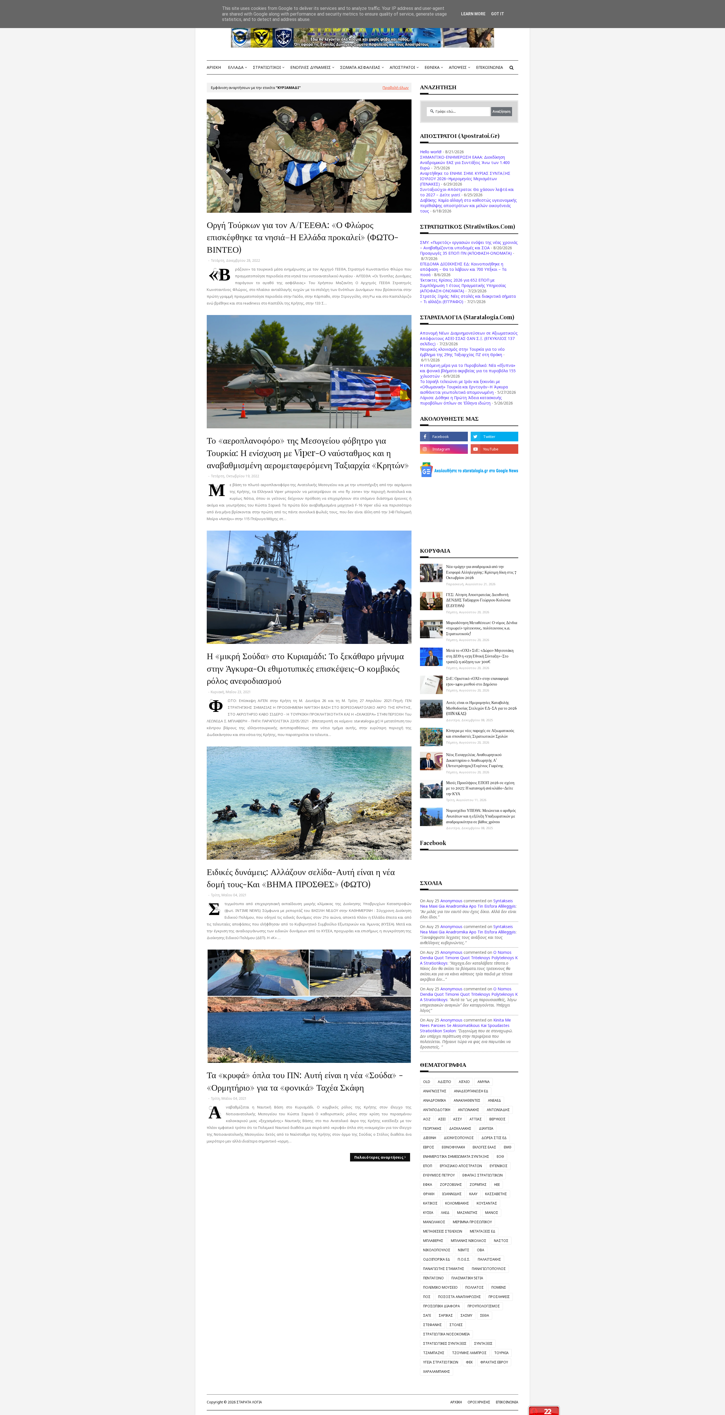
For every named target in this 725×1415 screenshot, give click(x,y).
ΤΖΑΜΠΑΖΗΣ (433, 1352)
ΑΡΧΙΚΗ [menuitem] (214, 67)
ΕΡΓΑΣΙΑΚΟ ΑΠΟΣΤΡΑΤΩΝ (461, 1165)
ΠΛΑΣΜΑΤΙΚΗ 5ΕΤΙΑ (467, 1278)
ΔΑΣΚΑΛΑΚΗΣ (460, 1128)
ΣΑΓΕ (427, 1315)
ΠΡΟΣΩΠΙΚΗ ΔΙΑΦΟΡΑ (441, 1306)
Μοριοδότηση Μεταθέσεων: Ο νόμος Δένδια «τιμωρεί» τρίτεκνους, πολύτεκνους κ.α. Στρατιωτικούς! (481, 628)
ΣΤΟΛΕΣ (456, 1324)
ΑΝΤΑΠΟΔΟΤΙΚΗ (436, 1109)
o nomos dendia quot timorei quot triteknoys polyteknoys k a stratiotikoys (469, 958)
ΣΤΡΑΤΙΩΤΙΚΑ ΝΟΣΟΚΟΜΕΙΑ (446, 1334)
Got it (497, 14)
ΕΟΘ (500, 1156)
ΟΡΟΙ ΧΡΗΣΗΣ (479, 1402)
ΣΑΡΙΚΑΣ (446, 1315)
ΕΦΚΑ (427, 1184)
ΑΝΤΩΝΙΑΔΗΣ (498, 1109)
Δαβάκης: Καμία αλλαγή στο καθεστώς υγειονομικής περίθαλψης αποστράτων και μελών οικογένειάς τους (468, 205)
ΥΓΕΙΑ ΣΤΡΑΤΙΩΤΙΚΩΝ (440, 1362)
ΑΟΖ (426, 1119)
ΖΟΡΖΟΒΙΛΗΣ (451, 1184)
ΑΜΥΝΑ (483, 1081)
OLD (426, 1081)
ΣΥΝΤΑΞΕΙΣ (483, 1343)
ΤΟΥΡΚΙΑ (501, 1352)
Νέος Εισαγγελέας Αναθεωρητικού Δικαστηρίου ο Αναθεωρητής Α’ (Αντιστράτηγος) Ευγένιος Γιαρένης (474, 760)
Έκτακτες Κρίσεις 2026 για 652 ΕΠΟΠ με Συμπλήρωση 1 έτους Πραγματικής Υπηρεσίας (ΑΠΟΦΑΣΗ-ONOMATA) (463, 285)
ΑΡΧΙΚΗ (456, 1402)
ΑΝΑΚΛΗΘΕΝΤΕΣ (467, 1100)
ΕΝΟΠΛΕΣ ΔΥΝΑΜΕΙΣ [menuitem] (310, 67)
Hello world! (431, 151)
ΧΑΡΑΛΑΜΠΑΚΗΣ (436, 1371)
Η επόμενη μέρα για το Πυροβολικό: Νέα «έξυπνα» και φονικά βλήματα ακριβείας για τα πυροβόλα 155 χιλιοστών (468, 371)
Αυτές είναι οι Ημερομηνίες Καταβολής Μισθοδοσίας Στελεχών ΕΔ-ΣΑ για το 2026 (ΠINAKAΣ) (481, 708)
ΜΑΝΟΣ (491, 1212)
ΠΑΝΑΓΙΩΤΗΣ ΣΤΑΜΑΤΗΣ (443, 1268)
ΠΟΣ (426, 1296)
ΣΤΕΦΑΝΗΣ (432, 1324)
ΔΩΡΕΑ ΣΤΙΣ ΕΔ (494, 1137)
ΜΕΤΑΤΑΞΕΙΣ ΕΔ (482, 1231)
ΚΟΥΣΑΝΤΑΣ (487, 1203)
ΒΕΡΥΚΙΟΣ (497, 1119)
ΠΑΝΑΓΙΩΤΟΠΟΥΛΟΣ (489, 1268)
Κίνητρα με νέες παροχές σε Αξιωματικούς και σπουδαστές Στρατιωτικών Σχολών (480, 733)
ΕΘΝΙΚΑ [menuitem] (432, 67)
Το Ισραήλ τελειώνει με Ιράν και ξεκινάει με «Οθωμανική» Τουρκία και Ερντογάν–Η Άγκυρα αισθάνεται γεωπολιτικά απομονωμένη (464, 387)
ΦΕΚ (469, 1362)
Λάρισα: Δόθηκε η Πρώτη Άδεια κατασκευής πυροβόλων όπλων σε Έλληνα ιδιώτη (461, 400)
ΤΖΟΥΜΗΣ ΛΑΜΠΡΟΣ (469, 1352)
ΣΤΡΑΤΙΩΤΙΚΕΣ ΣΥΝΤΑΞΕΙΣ (444, 1343)
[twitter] (494, 436)
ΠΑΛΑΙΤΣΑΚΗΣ (489, 1259)
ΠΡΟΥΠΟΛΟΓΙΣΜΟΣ (484, 1306)
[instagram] (444, 449)
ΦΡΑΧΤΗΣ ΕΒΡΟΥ (494, 1362)
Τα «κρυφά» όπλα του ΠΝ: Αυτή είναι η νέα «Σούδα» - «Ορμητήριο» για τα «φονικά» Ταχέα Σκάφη (305, 1081)
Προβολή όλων (396, 87)
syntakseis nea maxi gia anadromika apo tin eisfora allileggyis (468, 903)
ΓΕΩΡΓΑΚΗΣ (432, 1128)
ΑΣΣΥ (457, 1119)
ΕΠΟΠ (427, 1165)
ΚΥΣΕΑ (428, 1212)
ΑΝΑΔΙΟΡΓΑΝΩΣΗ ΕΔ (471, 1091)
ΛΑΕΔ (445, 1212)
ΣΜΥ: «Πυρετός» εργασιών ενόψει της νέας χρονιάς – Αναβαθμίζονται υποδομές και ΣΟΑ (469, 245)
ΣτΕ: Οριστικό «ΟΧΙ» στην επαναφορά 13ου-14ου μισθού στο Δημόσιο (477, 681)
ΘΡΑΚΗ (428, 1193)
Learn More (473, 14)
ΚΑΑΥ (473, 1193)
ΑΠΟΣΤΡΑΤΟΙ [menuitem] (402, 67)
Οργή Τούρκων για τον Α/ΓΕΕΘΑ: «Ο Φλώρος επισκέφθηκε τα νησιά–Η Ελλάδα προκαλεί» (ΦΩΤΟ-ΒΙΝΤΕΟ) (302, 236)
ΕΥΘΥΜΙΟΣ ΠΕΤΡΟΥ (439, 1175)
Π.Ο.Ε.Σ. (464, 1259)
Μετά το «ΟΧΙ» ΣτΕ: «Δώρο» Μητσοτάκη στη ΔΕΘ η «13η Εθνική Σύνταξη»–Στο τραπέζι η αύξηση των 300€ (479, 656)
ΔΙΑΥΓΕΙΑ (486, 1128)
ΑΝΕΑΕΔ (494, 1100)
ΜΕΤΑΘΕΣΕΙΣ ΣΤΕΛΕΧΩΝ (442, 1231)
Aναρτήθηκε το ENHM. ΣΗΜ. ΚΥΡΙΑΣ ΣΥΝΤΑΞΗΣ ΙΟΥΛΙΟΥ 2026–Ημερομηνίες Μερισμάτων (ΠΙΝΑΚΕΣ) (465, 179)
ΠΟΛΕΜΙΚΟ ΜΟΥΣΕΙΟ (440, 1287)
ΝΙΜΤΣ (463, 1250)
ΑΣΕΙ (441, 1119)
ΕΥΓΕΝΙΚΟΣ (499, 1165)
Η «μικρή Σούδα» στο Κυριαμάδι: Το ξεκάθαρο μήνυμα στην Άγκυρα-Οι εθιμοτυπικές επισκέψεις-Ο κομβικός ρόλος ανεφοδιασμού (305, 668)
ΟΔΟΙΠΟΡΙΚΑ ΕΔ (436, 1259)
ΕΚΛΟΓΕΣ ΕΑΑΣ (484, 1147)
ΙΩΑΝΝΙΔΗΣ (452, 1193)
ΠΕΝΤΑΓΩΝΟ (433, 1278)
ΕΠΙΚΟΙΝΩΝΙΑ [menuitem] (489, 67)
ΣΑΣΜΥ (466, 1315)
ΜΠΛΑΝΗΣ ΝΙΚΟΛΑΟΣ (468, 1240)
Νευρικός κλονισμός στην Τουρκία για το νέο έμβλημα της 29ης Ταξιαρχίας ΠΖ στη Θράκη (462, 351)
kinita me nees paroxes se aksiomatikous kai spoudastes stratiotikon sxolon (465, 1025)
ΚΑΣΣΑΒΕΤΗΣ (496, 1193)
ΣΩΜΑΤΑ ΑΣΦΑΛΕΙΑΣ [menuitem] (360, 67)
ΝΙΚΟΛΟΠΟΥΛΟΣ (436, 1250)
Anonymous (451, 900)
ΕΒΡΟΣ (428, 1147)
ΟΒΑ (480, 1250)
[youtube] (494, 449)
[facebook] (444, 436)
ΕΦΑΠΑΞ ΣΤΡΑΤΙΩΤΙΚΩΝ (482, 1175)
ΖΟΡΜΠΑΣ (478, 1184)
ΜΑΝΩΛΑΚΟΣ (434, 1222)
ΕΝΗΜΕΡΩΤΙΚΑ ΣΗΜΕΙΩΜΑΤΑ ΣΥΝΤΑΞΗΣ (456, 1156)
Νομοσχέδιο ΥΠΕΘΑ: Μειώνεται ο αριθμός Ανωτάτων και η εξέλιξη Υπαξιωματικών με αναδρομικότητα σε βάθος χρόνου (481, 816)
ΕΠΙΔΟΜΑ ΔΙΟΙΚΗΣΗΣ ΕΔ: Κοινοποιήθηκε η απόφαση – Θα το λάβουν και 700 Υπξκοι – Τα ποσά (463, 269)
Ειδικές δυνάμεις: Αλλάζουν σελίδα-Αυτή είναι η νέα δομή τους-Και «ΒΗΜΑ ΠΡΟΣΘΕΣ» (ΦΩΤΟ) (301, 877)
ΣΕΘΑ (484, 1315)
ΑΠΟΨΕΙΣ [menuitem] (458, 67)
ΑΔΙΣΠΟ (444, 1081)
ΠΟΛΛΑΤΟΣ (474, 1287)
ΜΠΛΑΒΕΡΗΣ (433, 1240)
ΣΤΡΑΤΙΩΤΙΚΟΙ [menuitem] (267, 67)
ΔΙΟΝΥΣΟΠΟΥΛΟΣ (459, 1137)
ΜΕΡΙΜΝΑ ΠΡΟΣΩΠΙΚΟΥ (472, 1222)
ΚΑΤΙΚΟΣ (430, 1203)
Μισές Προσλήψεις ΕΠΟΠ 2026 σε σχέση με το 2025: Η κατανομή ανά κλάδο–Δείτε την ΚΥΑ (480, 788)
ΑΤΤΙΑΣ (476, 1119)
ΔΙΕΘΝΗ (429, 1137)
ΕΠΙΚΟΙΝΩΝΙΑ (507, 1402)
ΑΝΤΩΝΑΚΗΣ (468, 1109)
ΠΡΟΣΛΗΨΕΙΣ (499, 1296)
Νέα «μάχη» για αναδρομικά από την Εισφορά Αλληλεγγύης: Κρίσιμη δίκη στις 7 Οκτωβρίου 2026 (481, 572)
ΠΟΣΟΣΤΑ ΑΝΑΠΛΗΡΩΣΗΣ (459, 1296)
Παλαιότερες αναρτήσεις (379, 1157)
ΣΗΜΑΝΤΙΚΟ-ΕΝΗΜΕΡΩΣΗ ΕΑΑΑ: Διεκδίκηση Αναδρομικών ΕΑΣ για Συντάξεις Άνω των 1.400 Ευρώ (465, 162)
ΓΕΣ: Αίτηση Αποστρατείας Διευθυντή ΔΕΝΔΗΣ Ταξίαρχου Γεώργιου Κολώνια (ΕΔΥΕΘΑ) (478, 600)
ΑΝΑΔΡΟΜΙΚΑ (434, 1100)
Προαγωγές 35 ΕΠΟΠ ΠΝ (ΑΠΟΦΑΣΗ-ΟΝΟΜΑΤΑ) (466, 253)
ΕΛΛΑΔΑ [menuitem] (236, 67)
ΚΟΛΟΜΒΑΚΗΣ (457, 1203)
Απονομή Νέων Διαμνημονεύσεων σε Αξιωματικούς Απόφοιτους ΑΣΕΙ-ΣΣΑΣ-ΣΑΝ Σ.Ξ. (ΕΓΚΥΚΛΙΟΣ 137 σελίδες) (469, 338)
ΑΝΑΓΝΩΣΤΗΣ (434, 1091)
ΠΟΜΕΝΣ (498, 1287)
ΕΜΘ (507, 1147)
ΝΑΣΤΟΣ (501, 1240)
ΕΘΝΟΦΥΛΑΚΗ (453, 1147)
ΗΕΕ (497, 1184)
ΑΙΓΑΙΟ (464, 1081)
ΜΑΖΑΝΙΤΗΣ (467, 1212)
